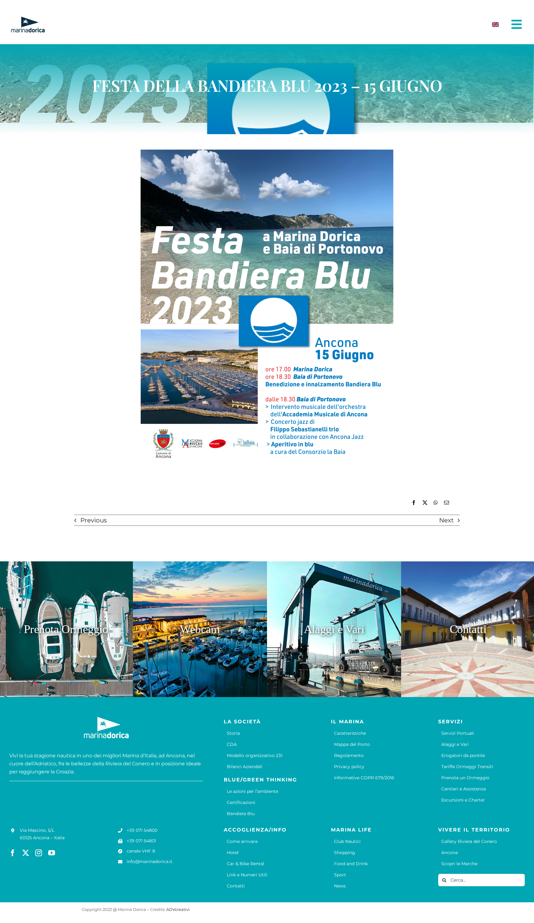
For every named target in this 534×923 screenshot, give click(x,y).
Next (446, 520)
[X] (424, 503)
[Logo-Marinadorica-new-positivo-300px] (27, 19)
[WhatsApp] (435, 503)
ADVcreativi (178, 909)
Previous (93, 520)
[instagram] (38, 852)
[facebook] (12, 852)
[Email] (446, 503)
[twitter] (25, 852)
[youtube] (51, 852)
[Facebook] (413, 503)
